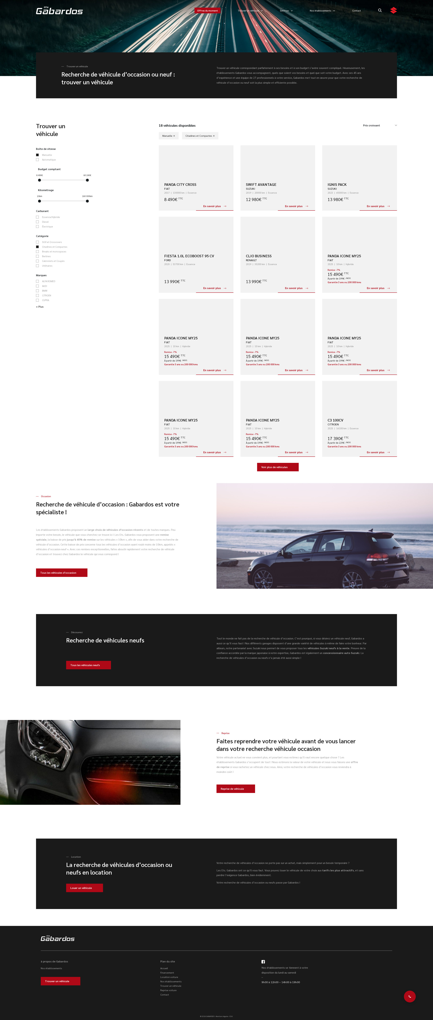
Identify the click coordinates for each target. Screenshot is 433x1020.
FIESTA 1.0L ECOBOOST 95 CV (189, 255)
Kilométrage (46, 190)
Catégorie (42, 236)
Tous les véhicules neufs (85, 665)
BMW (44, 290)
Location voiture (169, 976)
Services (284, 10)
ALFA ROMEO (48, 281)
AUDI (44, 286)
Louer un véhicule (81, 888)
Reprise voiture (168, 990)
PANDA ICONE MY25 (344, 255)
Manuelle (47, 155)
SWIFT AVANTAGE (261, 184)
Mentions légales (222, 1016)
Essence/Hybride (51, 217)
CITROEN (46, 295)
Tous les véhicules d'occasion (58, 572)
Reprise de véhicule (232, 788)
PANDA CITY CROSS (180, 184)
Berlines (46, 256)
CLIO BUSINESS (259, 255)
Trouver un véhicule (248, 10)
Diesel (45, 221)
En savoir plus (212, 206)
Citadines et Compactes (54, 246)
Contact (356, 10)
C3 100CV (335, 420)
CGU (231, 1016)
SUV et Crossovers (52, 242)
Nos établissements (320, 10)
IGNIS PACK (337, 184)
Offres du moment (207, 10)
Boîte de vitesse (46, 148)
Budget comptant (49, 169)
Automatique (49, 159)
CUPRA (45, 300)
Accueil (164, 968)
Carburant (42, 211)
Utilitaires (47, 265)
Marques (41, 275)
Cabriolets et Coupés (53, 261)
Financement (167, 972)
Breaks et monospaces (54, 251)
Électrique (47, 226)
